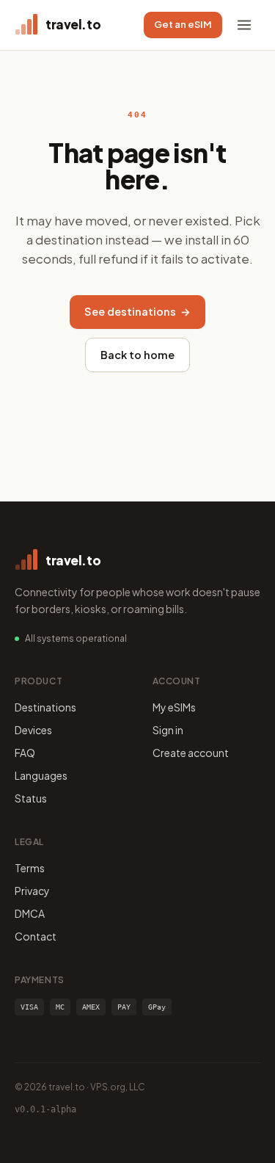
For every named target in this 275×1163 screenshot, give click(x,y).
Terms (30, 867)
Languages (41, 775)
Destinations (45, 707)
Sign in (168, 729)
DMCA (30, 913)
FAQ (25, 752)
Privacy (32, 890)
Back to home (137, 354)
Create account (191, 752)
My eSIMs (174, 707)
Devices (33, 729)
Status (31, 798)
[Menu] (244, 25)
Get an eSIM (183, 24)
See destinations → (137, 311)
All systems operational (76, 638)
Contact (35, 936)
